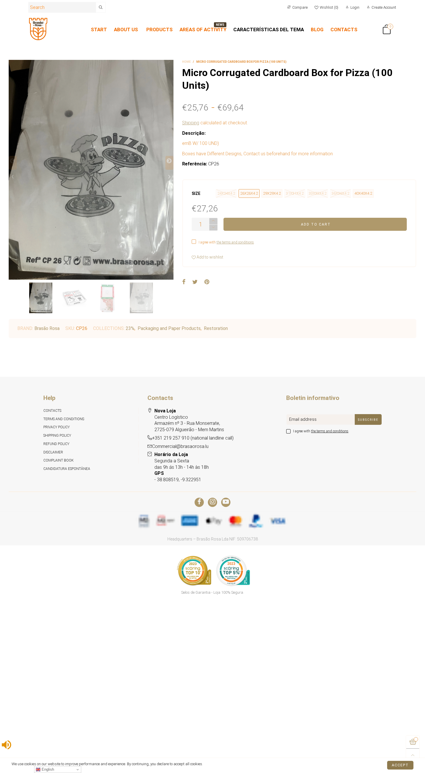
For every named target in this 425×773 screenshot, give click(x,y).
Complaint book (58, 460)
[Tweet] (195, 282)
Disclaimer (53, 452)
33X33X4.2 (317, 193)
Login (354, 7)
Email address (303, 419)
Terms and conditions (63, 419)
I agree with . (227, 242)
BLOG (317, 29)
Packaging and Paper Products (169, 328)
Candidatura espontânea (66, 469)
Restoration (216, 328)
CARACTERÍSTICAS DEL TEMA (268, 29)
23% (130, 328)
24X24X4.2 (226, 193)
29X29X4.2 (272, 193)
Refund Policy (56, 444)
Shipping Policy (57, 435)
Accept (400, 765)
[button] (13, 163)
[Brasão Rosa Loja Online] (38, 29)
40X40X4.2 (363, 193)
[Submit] (101, 7)
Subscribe (368, 419)
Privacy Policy (56, 427)
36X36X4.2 (340, 193)
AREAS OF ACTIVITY (203, 29)
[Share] (184, 282)
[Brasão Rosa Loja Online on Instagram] (212, 502)
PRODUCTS (159, 29)
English (47, 769)
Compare (300, 7)
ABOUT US (126, 29)
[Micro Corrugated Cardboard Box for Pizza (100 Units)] (91, 170)
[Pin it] (206, 282)
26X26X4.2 (249, 193)
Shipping (190, 123)
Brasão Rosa (47, 328)
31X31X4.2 (295, 193)
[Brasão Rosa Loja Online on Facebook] (199, 502)
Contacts (52, 411)
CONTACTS (343, 29)
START (99, 29)
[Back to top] (412, 755)
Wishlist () (329, 7)
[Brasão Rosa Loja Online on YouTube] (225, 502)
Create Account (384, 7)
